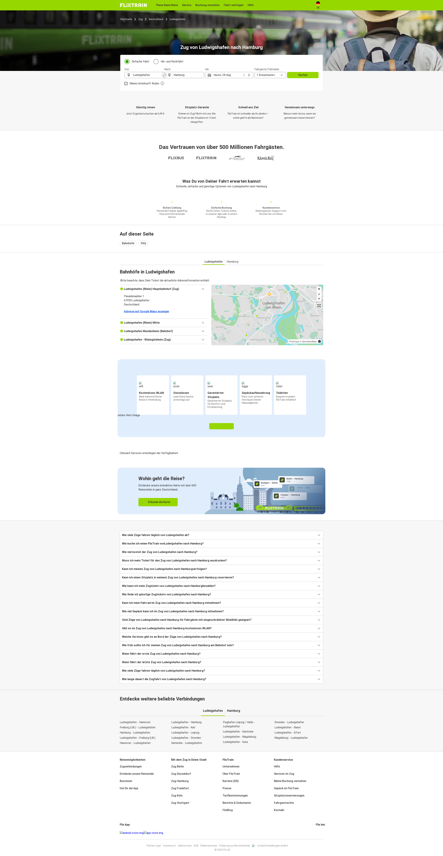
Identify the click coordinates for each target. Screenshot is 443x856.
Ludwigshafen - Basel (287, 727)
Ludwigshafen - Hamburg (186, 722)
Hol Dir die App (129, 788)
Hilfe (277, 766)
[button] (163, 289)
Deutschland (156, 19)
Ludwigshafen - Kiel (183, 727)
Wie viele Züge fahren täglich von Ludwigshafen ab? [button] (155, 535)
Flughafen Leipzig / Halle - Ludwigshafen (239, 724)
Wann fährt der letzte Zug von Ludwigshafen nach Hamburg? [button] (161, 662)
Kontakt (279, 810)
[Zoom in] (319, 288)
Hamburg (232, 261)
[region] (267, 315)
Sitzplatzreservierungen (289, 795)
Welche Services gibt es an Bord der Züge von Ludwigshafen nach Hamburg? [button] (172, 636)
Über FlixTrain (231, 773)
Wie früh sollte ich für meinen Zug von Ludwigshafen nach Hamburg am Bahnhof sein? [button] (178, 645)
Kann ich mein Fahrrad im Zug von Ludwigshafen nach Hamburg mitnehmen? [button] (171, 603)
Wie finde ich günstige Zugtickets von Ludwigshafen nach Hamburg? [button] (166, 594)
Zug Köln (177, 795)
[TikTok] (321, 833)
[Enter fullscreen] (319, 305)
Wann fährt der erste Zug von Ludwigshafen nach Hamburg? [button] (161, 653)
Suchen (303, 75)
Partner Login (154, 845)
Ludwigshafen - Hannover (135, 722)
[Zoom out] (319, 293)
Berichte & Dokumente (237, 802)
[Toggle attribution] (319, 341)
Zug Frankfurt (180, 788)
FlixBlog (228, 810)
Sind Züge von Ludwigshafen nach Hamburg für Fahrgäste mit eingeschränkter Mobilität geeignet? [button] (186, 619)
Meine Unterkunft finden (144, 83)
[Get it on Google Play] (132, 833)
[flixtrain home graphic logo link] (133, 5)
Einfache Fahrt (140, 61)
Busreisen (126, 781)
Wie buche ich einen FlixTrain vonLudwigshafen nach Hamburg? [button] (163, 543)
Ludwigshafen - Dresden (186, 737)
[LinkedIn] (319, 833)
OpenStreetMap (309, 341)
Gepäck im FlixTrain (286, 788)
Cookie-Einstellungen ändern (272, 845)
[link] (221, 491)
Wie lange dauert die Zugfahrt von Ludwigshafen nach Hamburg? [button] (164, 679)
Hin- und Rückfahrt (172, 61)
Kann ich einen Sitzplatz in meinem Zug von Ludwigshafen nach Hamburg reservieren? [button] (178, 577)
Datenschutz (185, 845)
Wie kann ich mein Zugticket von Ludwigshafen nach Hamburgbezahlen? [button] (169, 586)
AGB (196, 845)
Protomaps (294, 341)
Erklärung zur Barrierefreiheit (234, 845)
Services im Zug (284, 773)
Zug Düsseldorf (181, 773)
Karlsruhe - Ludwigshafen (186, 743)
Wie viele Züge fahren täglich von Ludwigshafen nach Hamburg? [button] (163, 670)
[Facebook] (316, 833)
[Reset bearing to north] (319, 298)
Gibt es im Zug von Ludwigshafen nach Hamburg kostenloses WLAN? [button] (167, 628)
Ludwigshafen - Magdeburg (239, 736)
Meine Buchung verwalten (290, 781)
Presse (227, 788)
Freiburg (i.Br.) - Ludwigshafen (137, 727)
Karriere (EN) (231, 781)
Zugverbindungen (131, 766)
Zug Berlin (177, 766)
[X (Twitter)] (320, 833)
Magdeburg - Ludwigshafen (291, 737)
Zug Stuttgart (180, 802)
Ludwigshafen (177, 19)
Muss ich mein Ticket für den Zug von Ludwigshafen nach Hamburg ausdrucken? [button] (174, 560)
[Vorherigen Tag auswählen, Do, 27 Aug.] (244, 75)
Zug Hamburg (180, 781)
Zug (140, 19)
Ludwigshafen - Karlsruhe (238, 731)
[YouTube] (318, 833)
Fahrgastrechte (284, 802)
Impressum (169, 845)
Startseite (126, 19)
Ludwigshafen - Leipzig (185, 732)
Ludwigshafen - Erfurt (287, 732)
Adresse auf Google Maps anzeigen (146, 311)
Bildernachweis (209, 845)
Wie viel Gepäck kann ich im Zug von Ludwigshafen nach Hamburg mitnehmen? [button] (173, 611)
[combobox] (147, 75)
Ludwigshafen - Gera (235, 742)
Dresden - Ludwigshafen (289, 722)
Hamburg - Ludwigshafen (135, 732)
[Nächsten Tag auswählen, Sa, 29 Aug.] (249, 75)
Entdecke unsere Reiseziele (137, 773)
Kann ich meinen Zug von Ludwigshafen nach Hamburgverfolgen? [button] (164, 569)
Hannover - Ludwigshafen (135, 743)
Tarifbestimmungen (235, 795)
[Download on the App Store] (153, 833)
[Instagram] (317, 833)
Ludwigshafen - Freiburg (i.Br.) (137, 737)
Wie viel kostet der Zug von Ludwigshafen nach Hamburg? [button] (159, 552)
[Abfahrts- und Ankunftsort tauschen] (164, 75)
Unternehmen (231, 766)
